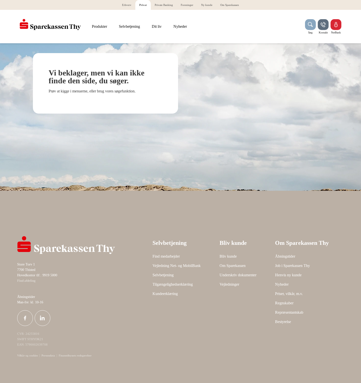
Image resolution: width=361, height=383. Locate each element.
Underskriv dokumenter (238, 275)
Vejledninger (229, 284)
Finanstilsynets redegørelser (75, 355)
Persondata (48, 355)
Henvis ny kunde (288, 275)
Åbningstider (285, 256)
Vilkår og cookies (27, 355)
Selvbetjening (163, 275)
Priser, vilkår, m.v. (289, 294)
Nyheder (282, 284)
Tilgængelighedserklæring (173, 284)
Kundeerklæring (165, 294)
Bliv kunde (228, 256)
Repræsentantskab (289, 312)
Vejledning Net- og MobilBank (177, 266)
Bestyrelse (283, 322)
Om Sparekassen (233, 266)
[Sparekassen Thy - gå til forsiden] (50, 24)
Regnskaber (284, 303)
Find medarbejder (166, 256)
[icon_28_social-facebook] (25, 318)
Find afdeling (26, 280)
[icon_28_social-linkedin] (42, 318)
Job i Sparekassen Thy (292, 266)
